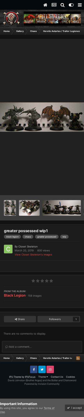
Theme (42, 376)
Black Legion (15, 295)
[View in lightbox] (42, 117)
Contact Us (57, 376)
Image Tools (68, 188)
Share (21, 319)
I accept (76, 407)
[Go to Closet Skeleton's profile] (8, 249)
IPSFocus (30, 376)
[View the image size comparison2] (62, 208)
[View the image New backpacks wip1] (29, 208)
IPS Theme (15, 376)
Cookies (70, 376)
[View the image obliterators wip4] (10, 208)
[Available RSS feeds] (78, 358)
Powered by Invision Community (42, 383)
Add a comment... (20, 346)
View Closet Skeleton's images (33, 254)
